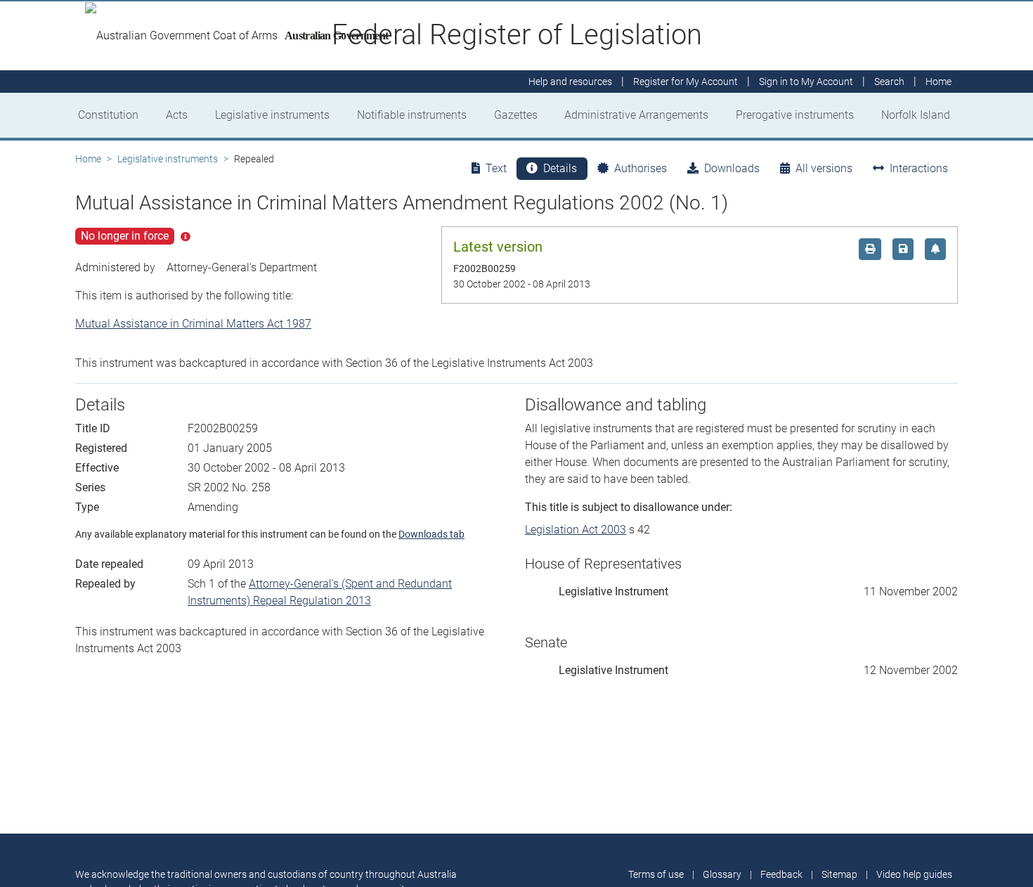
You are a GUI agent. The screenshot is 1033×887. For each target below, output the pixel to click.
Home (88, 158)
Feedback (781, 874)
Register (685, 81)
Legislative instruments (272, 115)
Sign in (806, 81)
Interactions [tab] (919, 168)
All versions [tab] (823, 168)
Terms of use (656, 874)
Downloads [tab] (732, 168)
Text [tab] (496, 168)
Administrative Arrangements (636, 115)
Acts (177, 115)
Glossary (722, 874)
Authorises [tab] (640, 168)
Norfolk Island (915, 115)
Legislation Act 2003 (575, 529)
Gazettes (516, 115)
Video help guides (914, 874)
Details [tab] (560, 168)
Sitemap (839, 874)
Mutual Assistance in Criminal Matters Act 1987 (193, 323)
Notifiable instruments (412, 115)
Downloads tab (431, 534)
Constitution (108, 115)
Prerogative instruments (795, 115)
